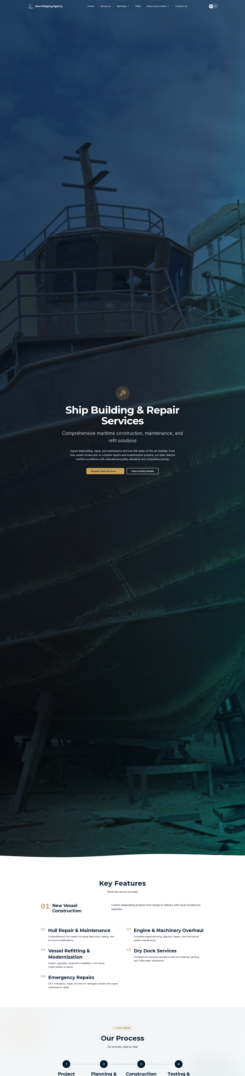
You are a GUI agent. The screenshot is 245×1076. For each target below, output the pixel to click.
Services (121, 6)
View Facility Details (142, 471)
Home (90, 6)
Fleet (138, 6)
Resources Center (156, 6)
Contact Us (181, 6)
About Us (105, 6)
